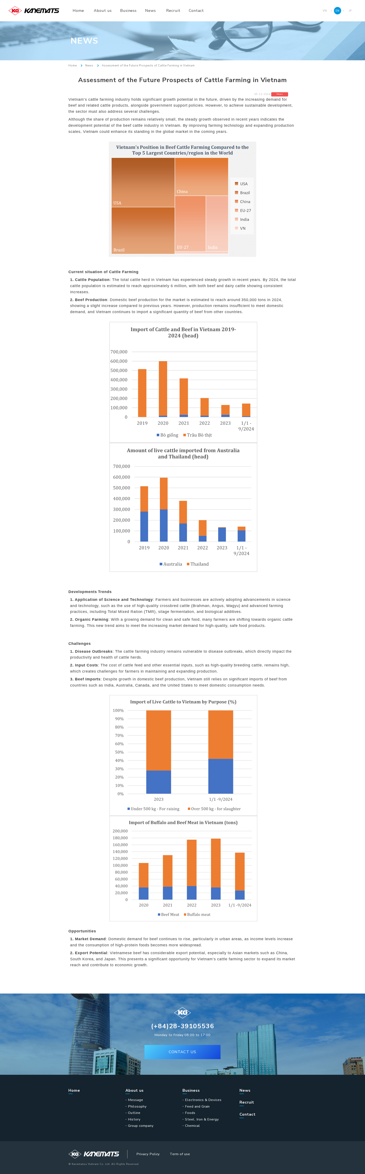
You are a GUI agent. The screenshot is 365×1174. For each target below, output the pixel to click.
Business (128, 10)
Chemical (192, 1125)
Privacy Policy (148, 1154)
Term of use (180, 1154)
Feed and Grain (197, 1106)
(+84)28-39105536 (182, 1026)
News (150, 10)
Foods (190, 1113)
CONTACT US (182, 1051)
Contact (196, 10)
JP (350, 10)
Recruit (173, 10)
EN (337, 10)
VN (325, 10)
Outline (134, 1113)
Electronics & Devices (203, 1100)
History (134, 1119)
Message (135, 1100)
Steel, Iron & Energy (202, 1119)
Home (78, 10)
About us (103, 10)
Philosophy (137, 1106)
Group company (140, 1125)
